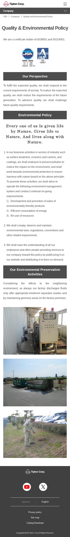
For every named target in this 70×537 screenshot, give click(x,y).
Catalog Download (35, 523)
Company (15, 16)
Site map (35, 517)
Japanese (25, 502)
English (45, 502)
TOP (5, 16)
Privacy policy (35, 512)
